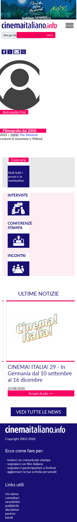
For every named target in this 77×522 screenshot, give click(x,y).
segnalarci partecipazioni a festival (31, 468)
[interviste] (18, 214)
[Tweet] (10, 53)
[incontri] (18, 275)
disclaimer (12, 509)
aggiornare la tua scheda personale (32, 472)
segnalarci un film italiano (25, 464)
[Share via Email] (17, 53)
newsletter (12, 502)
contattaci (12, 498)
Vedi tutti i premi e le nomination (16, 176)
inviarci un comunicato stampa (28, 460)
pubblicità (12, 506)
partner (10, 513)
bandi (9, 517)
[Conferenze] (18, 246)
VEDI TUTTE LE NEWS (38, 411)
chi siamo (11, 494)
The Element (28, 135)
